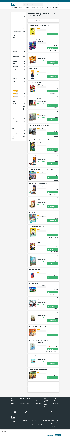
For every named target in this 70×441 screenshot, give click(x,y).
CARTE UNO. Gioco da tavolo (35, 82)
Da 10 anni (14, 109)
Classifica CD (29, 401)
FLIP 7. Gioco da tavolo (33, 212)
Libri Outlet (12, 403)
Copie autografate (22, 403)
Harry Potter (15, 78)
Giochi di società (47, 404)
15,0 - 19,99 (14, 41)
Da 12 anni (14, 108)
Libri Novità (12, 400)
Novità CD (28, 400)
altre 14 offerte (56, 93)
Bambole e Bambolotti (46, 406)
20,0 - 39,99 (15, 43)
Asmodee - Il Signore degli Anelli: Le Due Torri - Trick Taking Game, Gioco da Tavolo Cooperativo (42, 140)
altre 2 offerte (56, 136)
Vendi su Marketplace (44, 421)
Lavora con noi (43, 423)
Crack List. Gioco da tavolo (34, 269)
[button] (42, 4)
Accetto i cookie (57, 435)
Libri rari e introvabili (22, 401)
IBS (13, 130)
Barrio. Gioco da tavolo (34, 283)
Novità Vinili (29, 404)
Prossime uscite (15, 32)
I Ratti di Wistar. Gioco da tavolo (35, 255)
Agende (54, 401)
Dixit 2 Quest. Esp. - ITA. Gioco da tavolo (37, 155)
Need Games (15, 54)
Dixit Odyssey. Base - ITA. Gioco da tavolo (37, 326)
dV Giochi (39, 98)
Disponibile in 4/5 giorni (17, 29)
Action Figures (46, 408)
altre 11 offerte (56, 79)
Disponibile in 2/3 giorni (17, 31)
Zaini (53, 404)
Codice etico (43, 424)
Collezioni (20, 404)
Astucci (54, 406)
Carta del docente (35, 418)
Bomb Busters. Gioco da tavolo (35, 298)
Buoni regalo (25, 420)
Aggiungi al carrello (53, 33)
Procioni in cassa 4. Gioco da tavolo (36, 226)
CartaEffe (24, 421)
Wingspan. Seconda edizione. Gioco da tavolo (38, 340)
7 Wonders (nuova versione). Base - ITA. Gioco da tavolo (41, 169)
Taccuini (54, 400)
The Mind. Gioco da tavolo (34, 96)
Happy (14, 136)
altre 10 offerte (56, 64)
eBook (12, 406)
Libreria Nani (15, 133)
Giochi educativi (46, 402)
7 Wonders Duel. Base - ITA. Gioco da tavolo (38, 369)
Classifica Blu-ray (39, 403)
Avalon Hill (14, 68)
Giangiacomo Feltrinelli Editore (54, 421)
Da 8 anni (14, 103)
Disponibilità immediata (17, 28)
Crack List (39, 271)
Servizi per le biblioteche (45, 418)
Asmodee (14, 50)
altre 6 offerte (56, 36)
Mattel (39, 84)
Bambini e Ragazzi (39, 406)
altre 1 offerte (56, 294)
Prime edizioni (21, 400)
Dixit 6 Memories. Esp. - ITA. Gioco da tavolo (38, 183)
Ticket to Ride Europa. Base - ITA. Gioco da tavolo (39, 125)
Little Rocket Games (41, 285)
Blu (13, 123)
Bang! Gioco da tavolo (33, 198)
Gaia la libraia (25, 423)
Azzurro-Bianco (15, 121)
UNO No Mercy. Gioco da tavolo (35, 240)
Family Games (15, 69)
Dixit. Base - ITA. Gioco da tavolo (35, 54)
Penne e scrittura (55, 403)
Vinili (28, 403)
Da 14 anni (14, 105)
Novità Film (37, 400)
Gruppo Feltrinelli (53, 418)
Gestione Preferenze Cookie (36, 424)
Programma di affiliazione (45, 420)
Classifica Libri (13, 401)
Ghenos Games (15, 53)
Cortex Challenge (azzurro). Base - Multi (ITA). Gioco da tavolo (42, 355)
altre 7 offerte (56, 165)
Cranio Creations (16, 56)
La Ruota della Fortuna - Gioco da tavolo (37, 39)
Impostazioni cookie (50, 435)
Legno (14, 118)
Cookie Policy (8, 439)
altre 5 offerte (56, 280)
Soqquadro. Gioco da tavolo (35, 111)
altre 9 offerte (56, 107)
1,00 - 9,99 (14, 39)
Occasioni (14, 16)
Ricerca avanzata (45, 4)
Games (14, 63)
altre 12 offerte (56, 208)
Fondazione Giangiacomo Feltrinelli (55, 423)
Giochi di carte (15, 66)
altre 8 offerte (56, 50)
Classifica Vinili (29, 406)
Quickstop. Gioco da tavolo (34, 68)
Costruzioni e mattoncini (46, 401)
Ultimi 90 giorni (15, 23)
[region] (35, 435)
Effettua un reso (34, 421)
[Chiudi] (68, 435)
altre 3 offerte (56, 380)
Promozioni (15, 15)
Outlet (14, 18)
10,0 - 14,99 (14, 40)
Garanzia (33, 423)
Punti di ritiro (25, 418)
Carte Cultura (34, 420)
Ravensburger (40, 41)
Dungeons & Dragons (16, 76)
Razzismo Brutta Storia (54, 426)
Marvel (14, 81)
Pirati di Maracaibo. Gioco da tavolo (36, 312)
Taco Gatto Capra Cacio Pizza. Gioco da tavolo (39, 25)
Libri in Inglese (13, 404)
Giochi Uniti (15, 51)
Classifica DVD (38, 401)
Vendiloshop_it (15, 131)
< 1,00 (14, 37)
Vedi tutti (13, 44)
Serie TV (37, 404)
